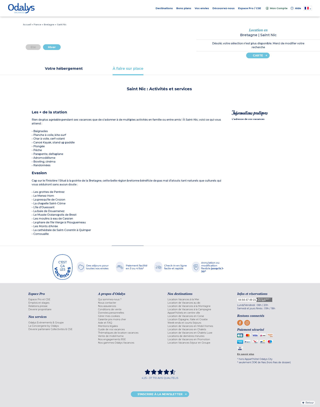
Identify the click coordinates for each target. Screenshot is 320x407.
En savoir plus (245, 354)
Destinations (164, 8)
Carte (258, 55)
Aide (296, 8)
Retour (310, 402)
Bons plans (183, 8)
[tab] (64, 68)
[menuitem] (59, 299)
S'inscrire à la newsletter (160, 394)
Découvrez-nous (223, 8)
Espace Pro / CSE (249, 8)
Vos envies (202, 8)
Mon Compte (279, 8)
